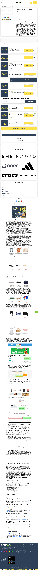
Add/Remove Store (26, 552)
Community (25, 551)
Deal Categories (3, 559)
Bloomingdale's (5, 191)
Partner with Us (25, 546)
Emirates (31, 552)
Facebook (19, 519)
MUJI (3, 187)
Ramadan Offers (12, 533)
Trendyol (27, 501)
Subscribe (30, 101)
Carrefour (31, 551)
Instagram (24, 519)
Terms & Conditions (19, 550)
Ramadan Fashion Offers (16, 536)
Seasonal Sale (3, 560)
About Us (17, 546)
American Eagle (5, 193)
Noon (3, 195)
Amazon (4, 185)
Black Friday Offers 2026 (14, 527)
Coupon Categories (4, 558)
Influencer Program (26, 547)
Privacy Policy (18, 551)
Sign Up (29, 79)
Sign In (13, 80)
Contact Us (17, 552)
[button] (10, 19)
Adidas (3, 189)
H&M (31, 546)
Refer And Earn (25, 550)
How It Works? (18, 547)
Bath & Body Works (33, 547)
